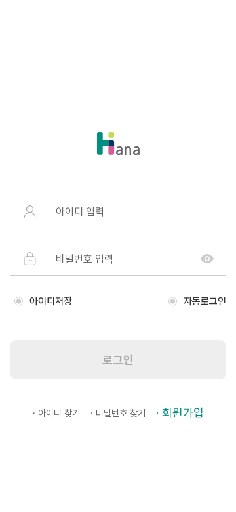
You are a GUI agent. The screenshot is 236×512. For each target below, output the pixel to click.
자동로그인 (205, 301)
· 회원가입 (180, 412)
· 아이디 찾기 (56, 413)
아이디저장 (51, 301)
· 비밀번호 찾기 (118, 413)
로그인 (118, 360)
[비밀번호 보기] (207, 258)
